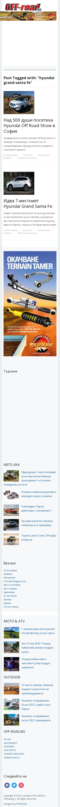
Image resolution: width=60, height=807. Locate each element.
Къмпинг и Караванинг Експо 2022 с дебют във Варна (36, 705)
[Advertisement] (30, 45)
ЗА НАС (7, 739)
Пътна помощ (11, 606)
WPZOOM (21, 803)
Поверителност (12, 757)
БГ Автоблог (10, 595)
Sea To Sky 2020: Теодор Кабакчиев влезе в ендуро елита (38, 647)
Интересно (23, 158)
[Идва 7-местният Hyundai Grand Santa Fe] (19, 183)
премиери (32, 233)
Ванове (7, 599)
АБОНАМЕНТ (10, 742)
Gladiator (8, 573)
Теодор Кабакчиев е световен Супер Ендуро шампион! (36, 663)
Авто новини (10, 588)
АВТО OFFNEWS (12, 584)
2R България (10, 570)
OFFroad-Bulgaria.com (15, 581)
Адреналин (9, 592)
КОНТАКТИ (10, 750)
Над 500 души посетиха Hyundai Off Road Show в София (29, 125)
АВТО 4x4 (22, 233)
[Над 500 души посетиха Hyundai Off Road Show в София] (19, 102)
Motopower (9, 577)
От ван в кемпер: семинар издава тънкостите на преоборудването (37, 689)
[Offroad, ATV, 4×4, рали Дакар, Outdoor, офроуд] (30, 7)
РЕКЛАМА (9, 746)
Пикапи (7, 603)
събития (32, 158)
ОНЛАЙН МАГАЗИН (14, 753)
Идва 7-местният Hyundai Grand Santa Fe (28, 203)
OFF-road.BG (12, 155)
